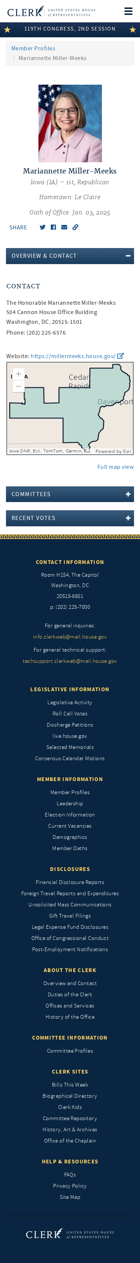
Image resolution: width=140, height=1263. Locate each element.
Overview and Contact (70, 983)
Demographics (70, 837)
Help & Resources (70, 1161)
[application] (70, 408)
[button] (19, 374)
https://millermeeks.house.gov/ (74, 356)
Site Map (70, 1197)
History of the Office (70, 1017)
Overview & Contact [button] (44, 256)
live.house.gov (70, 736)
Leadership (70, 803)
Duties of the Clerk (70, 994)
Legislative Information (69, 689)
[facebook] (53, 227)
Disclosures (70, 869)
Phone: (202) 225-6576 (36, 332)
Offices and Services (70, 1005)
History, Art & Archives (70, 1129)
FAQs (70, 1174)
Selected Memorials (70, 747)
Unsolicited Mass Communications (70, 904)
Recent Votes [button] (34, 518)
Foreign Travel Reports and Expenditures (70, 893)
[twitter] (42, 227)
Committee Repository (70, 1118)
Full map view (115, 467)
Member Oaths (70, 848)
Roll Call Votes (70, 713)
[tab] (70, 256)
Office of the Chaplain (70, 1140)
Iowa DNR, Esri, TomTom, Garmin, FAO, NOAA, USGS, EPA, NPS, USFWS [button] (51, 451)
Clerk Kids (70, 1107)
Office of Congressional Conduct (70, 938)
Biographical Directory (70, 1096)
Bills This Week (70, 1084)
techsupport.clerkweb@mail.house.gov (70, 661)
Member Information (70, 779)
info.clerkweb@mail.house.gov (70, 636)
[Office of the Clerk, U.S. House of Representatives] (51, 11)
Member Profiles (33, 48)
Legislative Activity (70, 702)
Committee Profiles (70, 1050)
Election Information (70, 814)
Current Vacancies (69, 826)
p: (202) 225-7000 (70, 607)
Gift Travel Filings (70, 915)
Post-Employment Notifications (70, 949)
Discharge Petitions (70, 724)
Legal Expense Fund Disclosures (70, 927)
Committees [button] (31, 494)
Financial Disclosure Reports (70, 882)
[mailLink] (64, 227)
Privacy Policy (70, 1186)
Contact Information (70, 562)
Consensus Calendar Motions (70, 758)
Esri (127, 451)
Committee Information (70, 1037)
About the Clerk (70, 970)
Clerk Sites (70, 1071)
